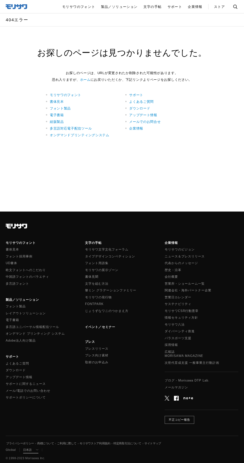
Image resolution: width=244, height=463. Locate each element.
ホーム (85, 80)
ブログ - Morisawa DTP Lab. (187, 380)
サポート (136, 95)
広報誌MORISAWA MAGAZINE (184, 354)
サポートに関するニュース (26, 384)
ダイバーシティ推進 (180, 331)
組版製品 (57, 122)
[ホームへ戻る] (16, 6)
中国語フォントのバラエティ (27, 276)
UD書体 (11, 263)
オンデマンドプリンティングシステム (79, 135)
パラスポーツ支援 (178, 338)
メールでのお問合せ (145, 122)
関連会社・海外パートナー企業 (188, 290)
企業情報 (136, 128)
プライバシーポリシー (20, 443)
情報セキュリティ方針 (181, 317)
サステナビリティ (178, 304)
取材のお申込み (96, 362)
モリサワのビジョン (180, 249)
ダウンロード (139, 108)
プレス (90, 341)
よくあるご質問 (141, 101)
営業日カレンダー (178, 297)
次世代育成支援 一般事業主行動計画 (192, 363)
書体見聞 (91, 276)
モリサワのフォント (65, 95)
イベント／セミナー (100, 327)
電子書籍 (57, 115)
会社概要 (171, 276)
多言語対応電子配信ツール (71, 128)
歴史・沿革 (173, 270)
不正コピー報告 (179, 419)
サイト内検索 (235, 6)
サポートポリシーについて (26, 397)
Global (11, 450)
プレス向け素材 (96, 355)
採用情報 (171, 345)
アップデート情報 (143, 115)
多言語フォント (17, 283)
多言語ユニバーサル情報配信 (32, 327)
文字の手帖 (93, 243)
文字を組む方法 (96, 283)
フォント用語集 (96, 263)
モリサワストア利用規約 (95, 443)
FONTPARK (94, 304)
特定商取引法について (127, 443)
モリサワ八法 (175, 324)
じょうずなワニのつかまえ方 (106, 311)
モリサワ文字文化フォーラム (106, 249)
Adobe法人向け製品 (21, 340)
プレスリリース (96, 348)
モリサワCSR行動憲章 (181, 311)
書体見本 (57, 101)
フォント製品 (60, 108)
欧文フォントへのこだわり (26, 270)
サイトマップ (152, 443)
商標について (45, 443)
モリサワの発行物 (98, 297)
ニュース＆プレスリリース (185, 256)
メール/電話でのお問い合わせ (28, 390)
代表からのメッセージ (181, 263)
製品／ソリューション (22, 299)
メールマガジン (176, 387)
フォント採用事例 (19, 256)
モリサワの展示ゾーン (101, 270)
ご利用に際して (66, 443)
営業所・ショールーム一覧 (185, 283)
